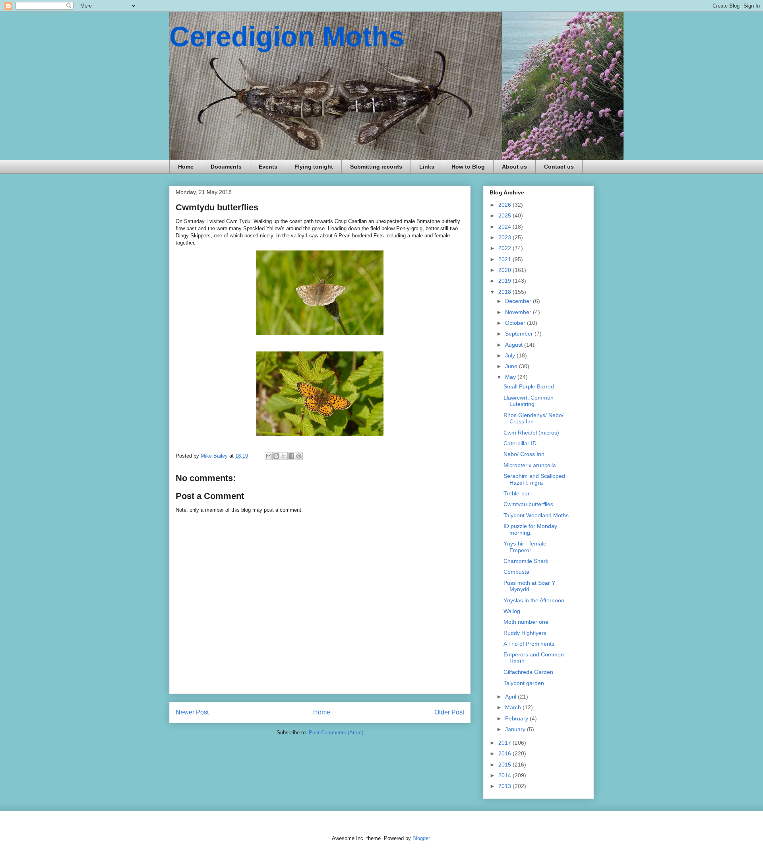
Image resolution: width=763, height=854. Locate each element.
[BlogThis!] (276, 456)
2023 (505, 237)
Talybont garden (524, 683)
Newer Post (192, 712)
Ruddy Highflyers (525, 633)
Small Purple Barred (529, 386)
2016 (505, 753)
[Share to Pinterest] (299, 456)
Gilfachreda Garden (528, 672)
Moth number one (526, 622)
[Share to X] (284, 456)
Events (268, 166)
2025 (505, 215)
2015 (505, 764)
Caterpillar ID (520, 443)
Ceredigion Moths (286, 36)
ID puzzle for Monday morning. (530, 529)
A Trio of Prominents (529, 643)
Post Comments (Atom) (336, 733)
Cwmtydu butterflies (528, 504)
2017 (505, 742)
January (516, 729)
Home (186, 166)
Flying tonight (313, 166)
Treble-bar (517, 493)
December (519, 301)
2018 (505, 292)
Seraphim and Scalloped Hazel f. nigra (534, 479)
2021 (505, 259)
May (511, 377)
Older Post (449, 712)
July (511, 355)
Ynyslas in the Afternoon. (535, 600)
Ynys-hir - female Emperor (525, 546)
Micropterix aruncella (530, 465)
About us (514, 166)
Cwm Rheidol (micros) (531, 432)
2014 (505, 775)
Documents (226, 166)
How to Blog (468, 166)
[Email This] (269, 456)
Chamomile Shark (526, 561)
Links (426, 166)
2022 (505, 248)
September (519, 333)
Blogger (421, 838)
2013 (505, 786)
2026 (505, 205)
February (517, 718)
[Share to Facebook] (291, 456)
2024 (505, 226)
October (516, 323)
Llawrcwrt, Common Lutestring (529, 401)
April (511, 696)
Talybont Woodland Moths (536, 515)
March (514, 707)
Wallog (512, 611)
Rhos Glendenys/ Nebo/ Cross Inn (534, 418)
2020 (505, 270)
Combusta (516, 572)
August (514, 345)
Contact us (559, 166)
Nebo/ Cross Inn (524, 454)
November (519, 312)
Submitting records (376, 166)
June (512, 366)
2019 (505, 281)
